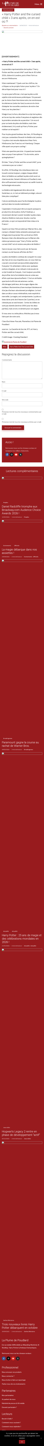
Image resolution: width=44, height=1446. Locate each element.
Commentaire (7, 360)
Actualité (6, 931)
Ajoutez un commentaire (10, 25)
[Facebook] (7, 454)
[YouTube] (16, 454)
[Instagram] (11, 454)
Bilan (4, 347)
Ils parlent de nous (8, 1399)
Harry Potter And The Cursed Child (21, 347)
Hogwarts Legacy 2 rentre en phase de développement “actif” (21, 1133)
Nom (3, 382)
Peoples (5, 502)
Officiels (16, 545)
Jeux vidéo (6, 1127)
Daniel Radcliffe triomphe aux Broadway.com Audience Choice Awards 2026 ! (21, 510)
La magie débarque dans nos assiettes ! (19, 551)
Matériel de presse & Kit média (13, 1403)
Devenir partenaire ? (9, 1407)
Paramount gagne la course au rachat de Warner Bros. (20, 744)
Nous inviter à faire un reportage (14, 1380)
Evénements (7, 545)
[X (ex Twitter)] (20, 454)
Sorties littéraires (8, 1320)
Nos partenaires (8, 1395)
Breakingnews (7, 738)
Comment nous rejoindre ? (11, 1426)
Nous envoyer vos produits (12, 1372)
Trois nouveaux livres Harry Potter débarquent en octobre (20, 1326)
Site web (5, 400)
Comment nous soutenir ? (11, 1422)
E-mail (4, 391)
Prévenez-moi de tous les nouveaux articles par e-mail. (21, 422)
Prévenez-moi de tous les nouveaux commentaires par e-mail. (21, 413)
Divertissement (8, 10)
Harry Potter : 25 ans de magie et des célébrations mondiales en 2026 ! (22, 939)
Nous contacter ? (8, 1376)
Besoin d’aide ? (7, 1419)
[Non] (41, 1438)
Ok (22, 1441)
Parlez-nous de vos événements (13, 1384)
